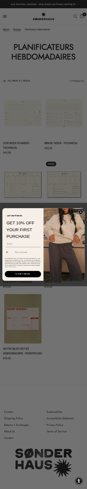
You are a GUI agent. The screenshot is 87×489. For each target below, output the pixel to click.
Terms (14, 266)
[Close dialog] (81, 212)
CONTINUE (22, 274)
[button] (79, 481)
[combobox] (9, 252)
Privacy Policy (8, 266)
